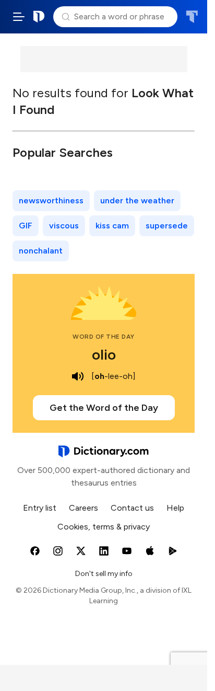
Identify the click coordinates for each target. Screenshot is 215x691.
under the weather (137, 200)
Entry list (39, 508)
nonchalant (41, 251)
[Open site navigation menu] (19, 16)
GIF (25, 226)
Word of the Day (104, 336)
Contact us (132, 508)
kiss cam (112, 226)
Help (175, 508)
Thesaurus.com (192, 16)
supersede (167, 226)
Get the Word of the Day (104, 407)
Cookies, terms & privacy (103, 527)
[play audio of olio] (77, 376)
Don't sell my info (104, 573)
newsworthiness (51, 200)
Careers (83, 508)
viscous (64, 226)
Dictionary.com (39, 16)
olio (104, 354)
